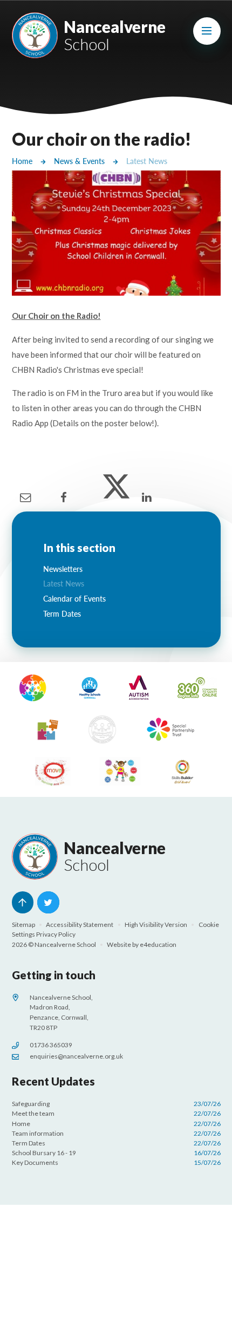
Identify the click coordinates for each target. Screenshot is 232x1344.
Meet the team (116, 1113)
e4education (158, 944)
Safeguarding (116, 1104)
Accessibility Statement (79, 924)
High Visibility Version (156, 924)
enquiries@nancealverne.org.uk (76, 1056)
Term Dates (116, 1143)
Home (22, 161)
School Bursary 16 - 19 (116, 1153)
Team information (116, 1133)
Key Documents (116, 1162)
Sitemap (23, 924)
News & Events (79, 161)
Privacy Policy (56, 934)
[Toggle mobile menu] (207, 31)
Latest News (146, 161)
